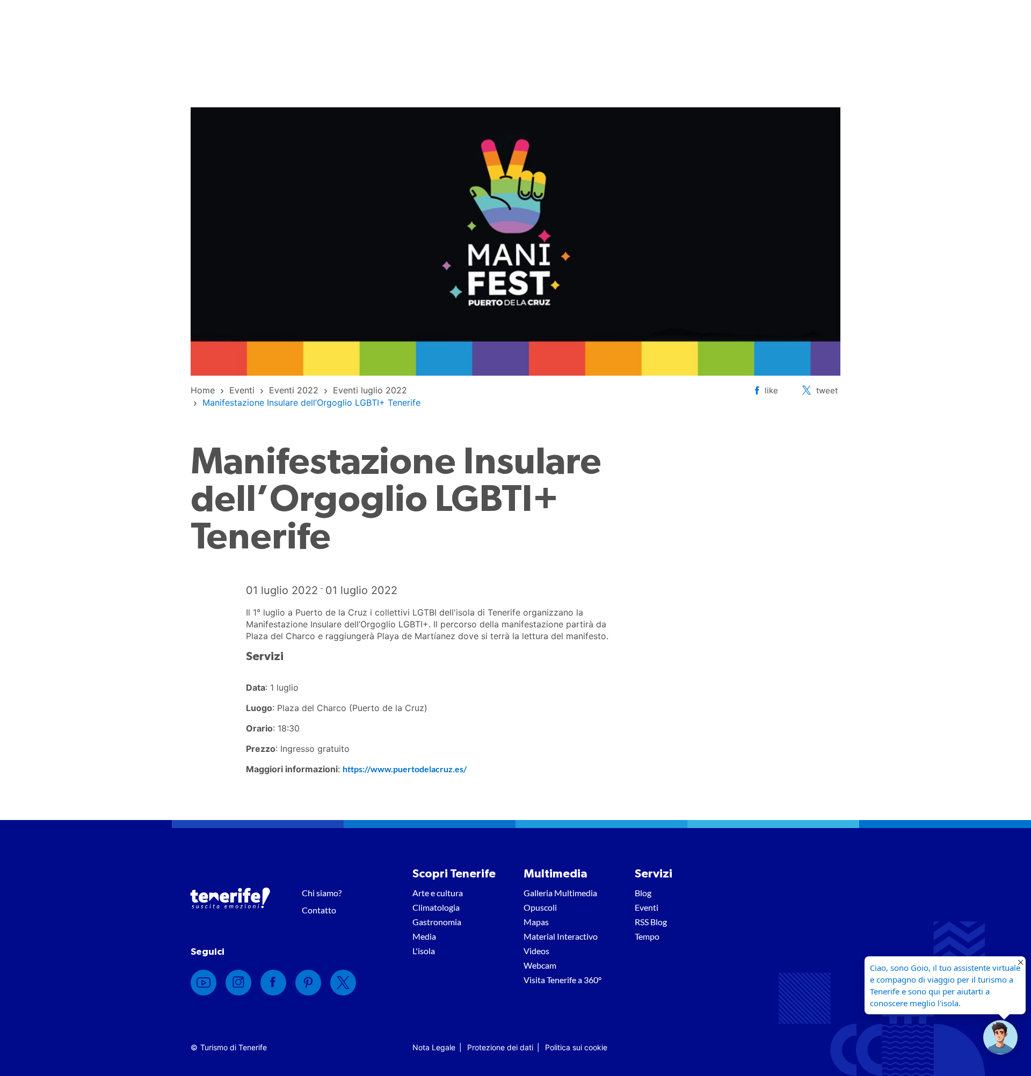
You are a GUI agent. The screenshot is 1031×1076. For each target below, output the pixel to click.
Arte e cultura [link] (437, 893)
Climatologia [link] (436, 907)
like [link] (771, 390)
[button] (1000, 1037)
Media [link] (424, 936)
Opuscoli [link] (540, 907)
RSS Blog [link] (651, 922)
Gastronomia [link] (436, 922)
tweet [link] (827, 390)
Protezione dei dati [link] (500, 1047)
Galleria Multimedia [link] (560, 893)
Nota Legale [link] (433, 1047)
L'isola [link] (423, 951)
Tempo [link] (647, 936)
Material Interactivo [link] (561, 936)
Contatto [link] (319, 910)
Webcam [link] (540, 965)
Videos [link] (536, 951)
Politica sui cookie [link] (576, 1047)
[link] (203, 390)
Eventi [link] (646, 907)
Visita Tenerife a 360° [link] (562, 980)
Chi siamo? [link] (322, 893)
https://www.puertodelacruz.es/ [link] (405, 769)
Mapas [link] (536, 922)
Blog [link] (643, 893)
